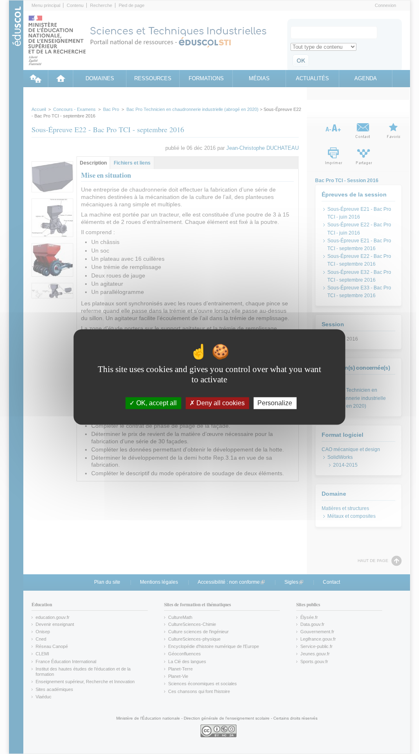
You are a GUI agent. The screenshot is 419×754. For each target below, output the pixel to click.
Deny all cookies (220, 403)
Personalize (274, 403)
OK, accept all (156, 403)
